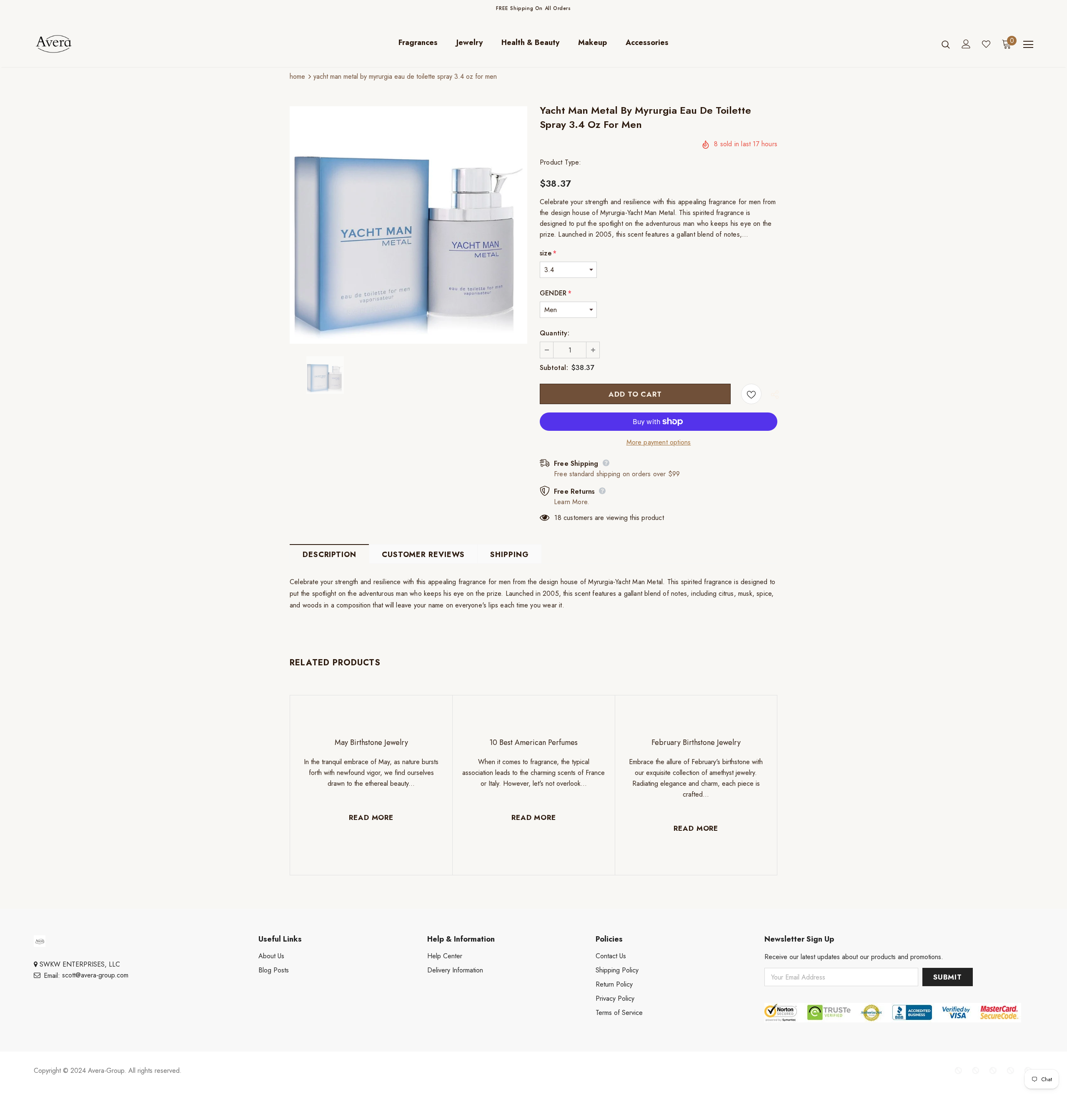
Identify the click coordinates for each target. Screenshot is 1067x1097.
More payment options (658, 442)
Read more (371, 817)
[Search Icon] (946, 44)
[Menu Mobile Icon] (1028, 45)
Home (297, 76)
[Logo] (83, 44)
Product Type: (560, 162)
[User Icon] (966, 44)
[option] (408, 225)
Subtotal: (554, 367)
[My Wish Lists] (986, 44)
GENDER (555, 293)
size (548, 253)
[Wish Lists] (751, 394)
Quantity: (554, 333)
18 (557, 517)
